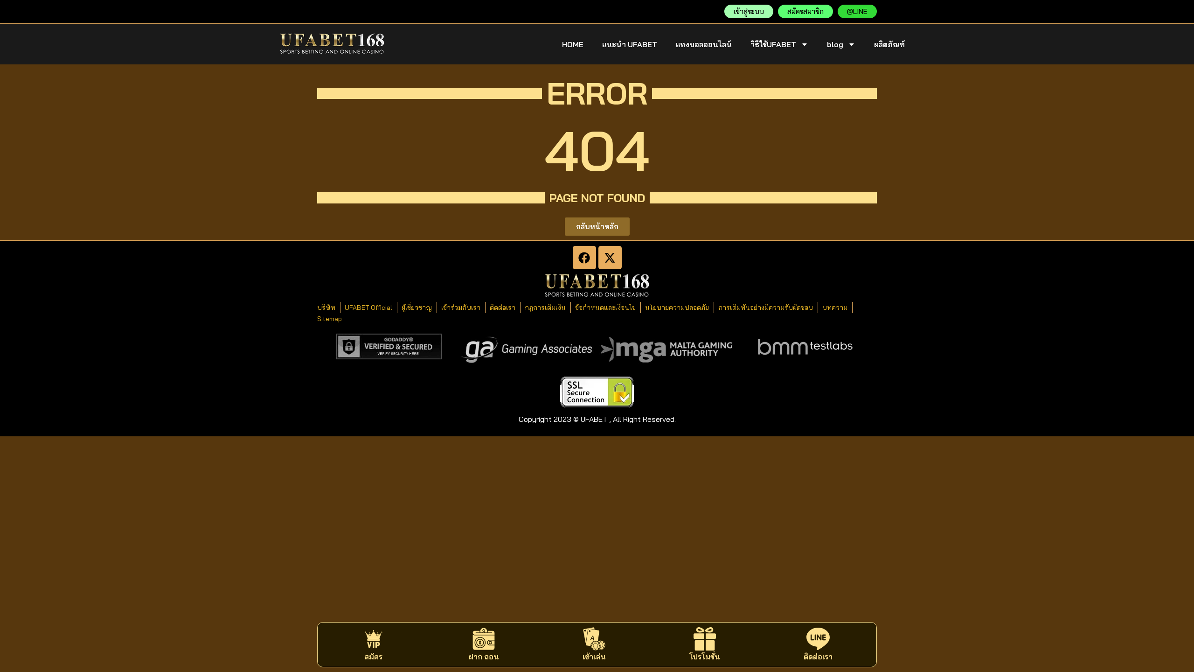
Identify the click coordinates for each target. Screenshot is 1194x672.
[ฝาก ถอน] (483, 639)
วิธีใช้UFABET (773, 44)
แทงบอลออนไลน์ (704, 44)
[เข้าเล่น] (594, 639)
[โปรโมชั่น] (704, 639)
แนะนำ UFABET (629, 44)
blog (835, 44)
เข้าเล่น (594, 656)
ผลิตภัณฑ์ (889, 44)
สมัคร (373, 656)
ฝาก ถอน (484, 656)
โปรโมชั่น (704, 656)
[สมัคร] (373, 639)
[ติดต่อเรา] (818, 639)
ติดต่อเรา (818, 656)
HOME (572, 44)
